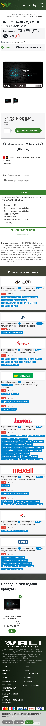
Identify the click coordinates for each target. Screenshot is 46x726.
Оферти (26, 670)
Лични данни (7, 722)
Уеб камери (19, 444)
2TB (11, 36)
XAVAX (39, 548)
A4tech (39, 288)
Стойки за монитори (10, 441)
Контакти (6, 670)
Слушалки (6, 300)
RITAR (38, 522)
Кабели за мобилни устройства (28, 450)
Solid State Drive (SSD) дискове (18, 16)
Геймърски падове (28, 303)
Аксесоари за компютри (12, 436)
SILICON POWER (37, 16)
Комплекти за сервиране (12, 569)
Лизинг (5, 677)
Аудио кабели (7, 453)
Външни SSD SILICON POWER (27, 255)
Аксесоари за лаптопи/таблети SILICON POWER (22, 259)
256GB (27, 31)
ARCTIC (39, 323)
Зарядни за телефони (10, 456)
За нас (5, 667)
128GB (20, 31)
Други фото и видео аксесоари (29, 459)
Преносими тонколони (34, 447)
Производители (29, 677)
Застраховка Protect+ (32, 682)
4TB (17, 36)
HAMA (39, 427)
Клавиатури (7, 297)
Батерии (5, 394)
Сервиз (5, 674)
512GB (35, 31)
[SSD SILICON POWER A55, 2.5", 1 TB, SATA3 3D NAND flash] (12, 604)
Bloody (38, 350)
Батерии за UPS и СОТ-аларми (14, 531)
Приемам (29, 722)
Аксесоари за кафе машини (13, 557)
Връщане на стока (30, 674)
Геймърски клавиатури (31, 359)
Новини (26, 667)
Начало (12, 14)
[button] (30, 47)
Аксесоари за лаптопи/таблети (14, 439)
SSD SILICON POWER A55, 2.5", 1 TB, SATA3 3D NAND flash (12, 618)
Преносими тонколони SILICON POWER (20, 248)
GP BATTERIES (7, 385)
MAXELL (39, 477)
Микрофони (7, 447)
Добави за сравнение (15, 144)
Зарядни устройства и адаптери (15, 401)
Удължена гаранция (31, 685)
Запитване (24, 149)
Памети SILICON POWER (27, 250)
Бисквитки (19, 722)
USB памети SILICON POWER (27, 252)
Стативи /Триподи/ (29, 456)
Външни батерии (8, 409)
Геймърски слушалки (10, 359)
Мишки (17, 297)
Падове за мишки (30, 297)
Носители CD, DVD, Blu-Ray (13, 504)
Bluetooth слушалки (10, 303)
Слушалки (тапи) (19, 300)
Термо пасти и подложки (12, 332)
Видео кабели (7, 450)
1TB (5, 36)
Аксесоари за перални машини (14, 560)
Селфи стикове (8, 459)
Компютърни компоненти (27, 14)
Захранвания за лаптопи (34, 436)
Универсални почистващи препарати (16, 563)
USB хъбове (38, 441)
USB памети (26, 441)
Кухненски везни (26, 566)
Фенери (15, 394)
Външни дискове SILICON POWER (20, 243)
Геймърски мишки (9, 306)
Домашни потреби (9, 566)
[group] (23, 74)
